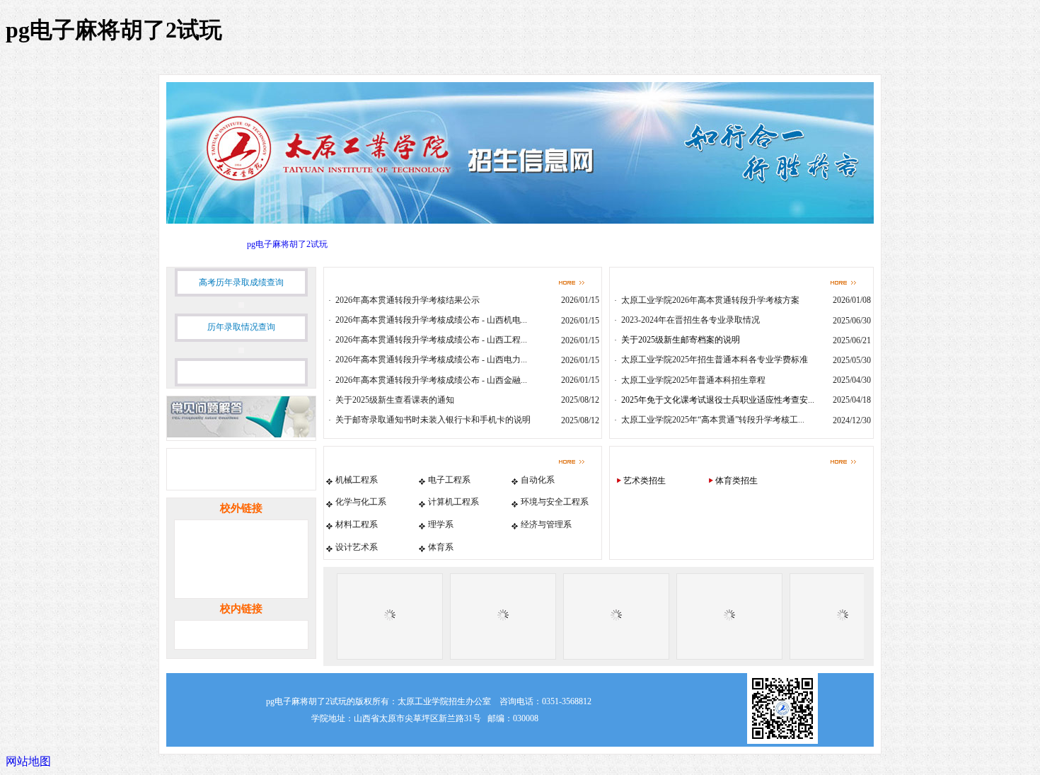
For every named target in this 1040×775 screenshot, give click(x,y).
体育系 (440, 547)
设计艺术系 (356, 547)
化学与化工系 (360, 502)
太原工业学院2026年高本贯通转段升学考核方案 (710, 300)
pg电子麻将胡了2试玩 (287, 244)
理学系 (440, 524)
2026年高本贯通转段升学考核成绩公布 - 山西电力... (431, 359)
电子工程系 (449, 480)
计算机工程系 (453, 502)
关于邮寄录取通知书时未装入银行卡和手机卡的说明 (433, 420)
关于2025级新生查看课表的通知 (394, 400)
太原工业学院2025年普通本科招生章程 (693, 380)
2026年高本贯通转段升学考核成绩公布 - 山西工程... (431, 340)
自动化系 (538, 480)
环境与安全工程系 (555, 502)
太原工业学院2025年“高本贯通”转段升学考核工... (712, 420)
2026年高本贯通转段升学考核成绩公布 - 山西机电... (431, 320)
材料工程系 (356, 524)
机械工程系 (356, 480)
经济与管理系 (546, 524)
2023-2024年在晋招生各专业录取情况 (690, 320)
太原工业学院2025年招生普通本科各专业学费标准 (714, 359)
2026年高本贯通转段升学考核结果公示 (407, 300)
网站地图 (28, 761)
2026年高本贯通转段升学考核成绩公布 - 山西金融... (431, 380)
